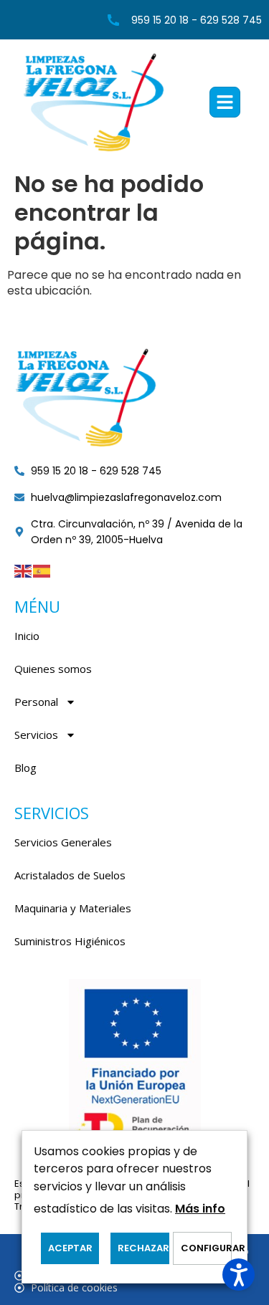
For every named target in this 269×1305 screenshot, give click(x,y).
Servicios (36, 734)
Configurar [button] (206, 1248)
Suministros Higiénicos (70, 941)
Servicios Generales (63, 842)
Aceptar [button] (70, 1248)
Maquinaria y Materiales (72, 908)
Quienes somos (53, 668)
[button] (224, 102)
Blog (25, 767)
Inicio (26, 635)
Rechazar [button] (143, 1248)
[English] (23, 570)
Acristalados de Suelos (70, 875)
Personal (36, 701)
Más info (200, 1209)
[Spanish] (42, 570)
